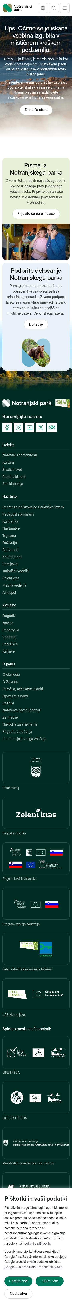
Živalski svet (12, 470)
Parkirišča (10, 644)
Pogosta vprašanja (17, 732)
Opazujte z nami (15, 696)
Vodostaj (9, 637)
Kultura (8, 463)
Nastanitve (11, 529)
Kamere (8, 652)
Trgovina (9, 536)
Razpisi (8, 703)
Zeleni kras (11, 578)
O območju (11, 675)
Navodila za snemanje (19, 725)
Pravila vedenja (14, 586)
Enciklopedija (12, 484)
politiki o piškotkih (37, 1243)
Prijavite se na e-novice (36, 214)
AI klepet (9, 593)
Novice (7, 623)
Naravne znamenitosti (19, 455)
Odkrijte (8, 445)
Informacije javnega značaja (24, 739)
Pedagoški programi (18, 515)
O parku (8, 664)
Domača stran (36, 110)
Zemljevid (9, 564)
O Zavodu (10, 682)
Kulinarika (10, 522)
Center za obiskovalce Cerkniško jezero (33, 507)
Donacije (36, 325)
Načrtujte (9, 497)
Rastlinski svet (13, 477)
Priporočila (10, 630)
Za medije (10, 718)
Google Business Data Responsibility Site (33, 1267)
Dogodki (9, 616)
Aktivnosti (10, 550)
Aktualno (9, 605)
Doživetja (9, 543)
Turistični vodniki (15, 571)
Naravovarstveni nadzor (21, 710)
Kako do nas (12, 557)
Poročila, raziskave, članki (22, 689)
